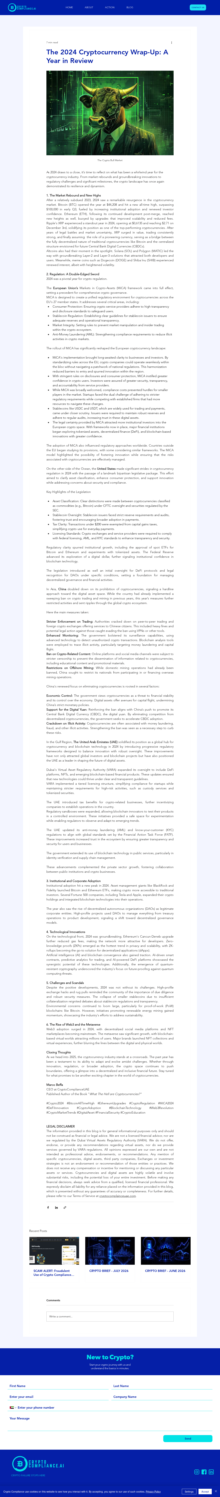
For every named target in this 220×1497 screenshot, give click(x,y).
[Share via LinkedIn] (56, 1207)
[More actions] (171, 42)
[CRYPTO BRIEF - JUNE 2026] (166, 1251)
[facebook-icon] (204, 1472)
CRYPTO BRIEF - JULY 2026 (109, 1271)
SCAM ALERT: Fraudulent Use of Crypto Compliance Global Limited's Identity (52, 1273)
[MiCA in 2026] (110, 1251)
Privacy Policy (153, 1491)
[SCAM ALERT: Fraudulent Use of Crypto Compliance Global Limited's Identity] (54, 1251)
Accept (205, 1491)
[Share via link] (65, 1207)
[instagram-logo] (196, 1472)
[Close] (216, 1491)
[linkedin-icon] (211, 1472)
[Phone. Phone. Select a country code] (13, 1407)
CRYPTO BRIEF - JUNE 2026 (165, 1271)
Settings (189, 1491)
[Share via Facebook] (48, 1207)
